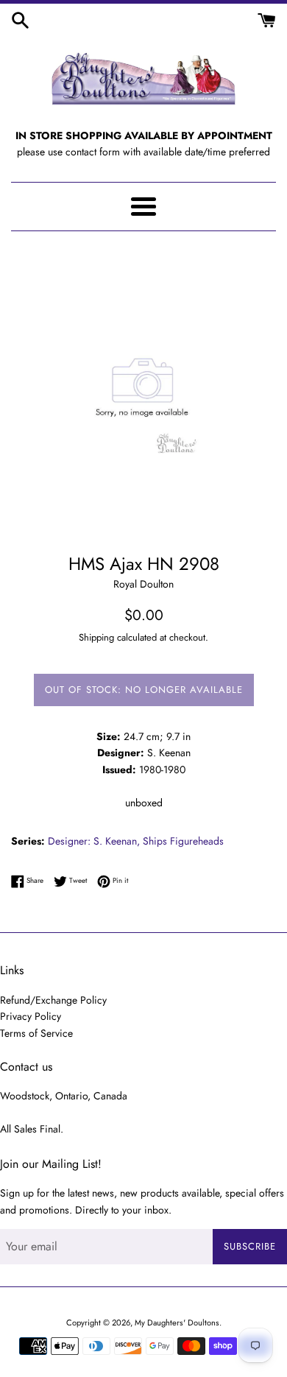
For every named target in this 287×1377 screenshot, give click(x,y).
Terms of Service (36, 1033)
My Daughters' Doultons (177, 1322)
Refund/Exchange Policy (53, 1000)
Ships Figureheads (183, 841)
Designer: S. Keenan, (94, 841)
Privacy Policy (30, 1016)
